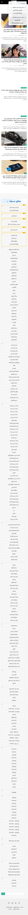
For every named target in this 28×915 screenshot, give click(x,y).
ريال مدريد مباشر (14, 576)
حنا (14, 510)
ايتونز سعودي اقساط (14, 423)
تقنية (25, 27)
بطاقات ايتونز (14, 490)
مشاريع (14, 553)
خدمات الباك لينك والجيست (14, 524)
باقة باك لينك (14, 221)
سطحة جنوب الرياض (14, 643)
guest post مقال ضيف (14, 530)
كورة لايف (14, 754)
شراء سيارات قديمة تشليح (14, 666)
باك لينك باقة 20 (14, 536)
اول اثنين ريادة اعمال (14, 207)
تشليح (14, 649)
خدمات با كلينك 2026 (14, 545)
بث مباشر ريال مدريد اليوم (14, 680)
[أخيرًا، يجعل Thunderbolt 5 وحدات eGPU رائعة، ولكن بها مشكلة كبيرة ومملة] (14, 139)
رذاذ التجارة (14, 316)
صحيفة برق (14, 238)
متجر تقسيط (14, 437)
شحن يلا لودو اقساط (14, 426)
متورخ (14, 290)
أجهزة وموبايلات (23, 57)
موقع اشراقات (14, 241)
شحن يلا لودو (14, 481)
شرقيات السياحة (14, 333)
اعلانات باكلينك (14, 559)
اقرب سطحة (14, 646)
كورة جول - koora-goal (14, 711)
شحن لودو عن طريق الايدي (14, 484)
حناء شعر (14, 507)
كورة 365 (14, 671)
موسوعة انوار (14, 336)
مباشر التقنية (14, 328)
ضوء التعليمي (14, 235)
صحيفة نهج (14, 278)
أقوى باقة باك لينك (14, 542)
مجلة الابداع (14, 299)
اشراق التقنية (14, 252)
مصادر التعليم (14, 382)
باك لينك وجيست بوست (14, 380)
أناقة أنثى (14, 287)
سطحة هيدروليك (14, 634)
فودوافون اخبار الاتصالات (14, 362)
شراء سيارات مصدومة (14, 663)
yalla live (14, 700)
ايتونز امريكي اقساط (14, 466)
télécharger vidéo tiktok (14, 874)
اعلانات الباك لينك (14, 359)
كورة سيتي (14, 674)
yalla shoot (14, 567)
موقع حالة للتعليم (14, 391)
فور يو (14, 472)
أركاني (14, 325)
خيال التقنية (14, 261)
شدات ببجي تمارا (14, 408)
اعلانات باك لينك (14, 556)
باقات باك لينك (14, 353)
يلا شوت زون (14, 852)
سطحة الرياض (14, 625)
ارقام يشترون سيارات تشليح (14, 660)
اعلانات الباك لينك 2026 (14, 377)
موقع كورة (14, 792)
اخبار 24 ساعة (14, 394)
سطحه (14, 628)
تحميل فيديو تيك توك (14, 866)
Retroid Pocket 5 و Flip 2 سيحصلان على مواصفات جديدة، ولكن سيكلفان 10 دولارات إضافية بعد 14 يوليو (14, 120)
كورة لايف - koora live (14, 820)
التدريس (14, 368)
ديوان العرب (14, 550)
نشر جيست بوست (14, 527)
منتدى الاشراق (14, 374)
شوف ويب (14, 264)
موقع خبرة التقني (14, 284)
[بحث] (2, 2)
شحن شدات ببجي (14, 475)
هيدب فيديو (14, 310)
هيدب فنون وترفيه (14, 397)
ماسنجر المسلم (14, 229)
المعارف (14, 307)
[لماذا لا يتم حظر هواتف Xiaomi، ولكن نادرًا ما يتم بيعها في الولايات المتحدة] (14, 81)
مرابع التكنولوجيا (14, 258)
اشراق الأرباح (14, 339)
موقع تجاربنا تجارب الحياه (14, 548)
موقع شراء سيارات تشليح (14, 657)
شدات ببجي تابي (14, 414)
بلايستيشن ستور (14, 493)
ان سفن (14, 255)
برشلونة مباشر (14, 573)
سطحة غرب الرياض (14, 640)
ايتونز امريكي (14, 420)
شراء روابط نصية (14, 350)
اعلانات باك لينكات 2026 (14, 840)
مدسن (14, 293)
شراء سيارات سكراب (14, 651)
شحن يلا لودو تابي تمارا (14, 461)
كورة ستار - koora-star (14, 708)
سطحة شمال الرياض (14, 637)
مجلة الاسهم (14, 267)
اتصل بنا (10, 909)
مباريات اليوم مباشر (14, 570)
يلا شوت (14, 565)
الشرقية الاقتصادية (14, 269)
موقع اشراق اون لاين (14, 244)
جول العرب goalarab (14, 677)
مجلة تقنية (14, 385)
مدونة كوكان (14, 275)
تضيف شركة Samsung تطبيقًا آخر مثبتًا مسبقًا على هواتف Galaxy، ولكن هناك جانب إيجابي (14, 61)
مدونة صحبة (14, 331)
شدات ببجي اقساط (14, 405)
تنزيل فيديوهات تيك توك (14, 869)
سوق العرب (14, 533)
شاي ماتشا (14, 516)
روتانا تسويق (14, 296)
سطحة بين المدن (14, 631)
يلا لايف (14, 683)
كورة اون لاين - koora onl (14, 734)
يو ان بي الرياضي (14, 388)
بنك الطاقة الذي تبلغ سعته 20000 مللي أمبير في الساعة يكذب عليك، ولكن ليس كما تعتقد (15, 31)
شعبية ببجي (14, 487)
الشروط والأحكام (9, 907)
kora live (14, 751)
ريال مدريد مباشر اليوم (14, 688)
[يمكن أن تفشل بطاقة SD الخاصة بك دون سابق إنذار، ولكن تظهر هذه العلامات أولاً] (14, 167)
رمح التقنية (14, 313)
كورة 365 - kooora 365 (14, 740)
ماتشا (14, 513)
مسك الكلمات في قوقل (14, 249)
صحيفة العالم (14, 400)
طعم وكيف (14, 319)
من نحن (21, 907)
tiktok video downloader (14, 871)
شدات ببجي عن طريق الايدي (14, 455)
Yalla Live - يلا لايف (14, 732)
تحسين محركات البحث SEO (14, 224)
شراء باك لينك (14, 345)
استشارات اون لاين (14, 304)
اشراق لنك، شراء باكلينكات (14, 356)
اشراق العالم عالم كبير (14, 371)
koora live (14, 720)
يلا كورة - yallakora (14, 737)
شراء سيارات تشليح (14, 654)
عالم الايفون (14, 272)
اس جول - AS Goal (14, 743)
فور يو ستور (14, 449)
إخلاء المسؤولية (16, 907)
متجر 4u (14, 452)
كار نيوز (14, 281)
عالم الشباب (14, 215)
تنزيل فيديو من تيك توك (14, 863)
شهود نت (14, 322)
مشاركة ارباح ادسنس (14, 210)
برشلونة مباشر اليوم (14, 691)
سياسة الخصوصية (16, 909)
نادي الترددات (14, 301)
